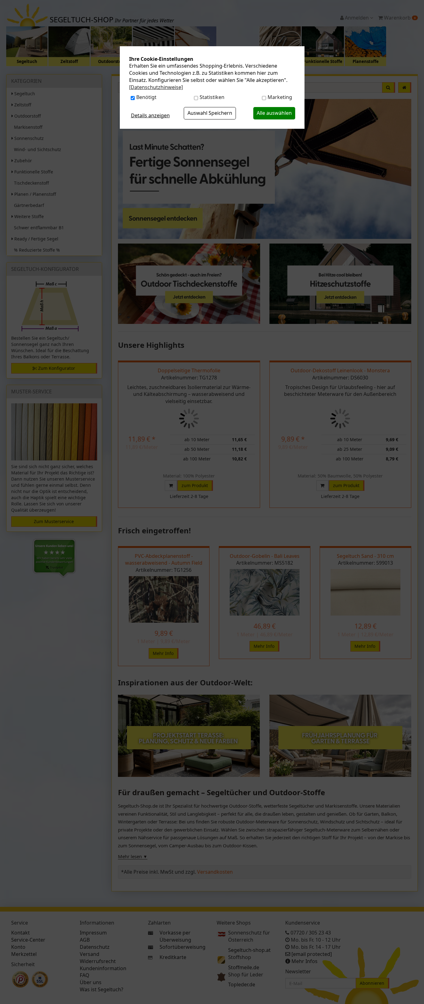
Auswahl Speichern (209, 113)
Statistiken (212, 97)
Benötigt (146, 97)
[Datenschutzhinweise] (156, 87)
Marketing (280, 97)
